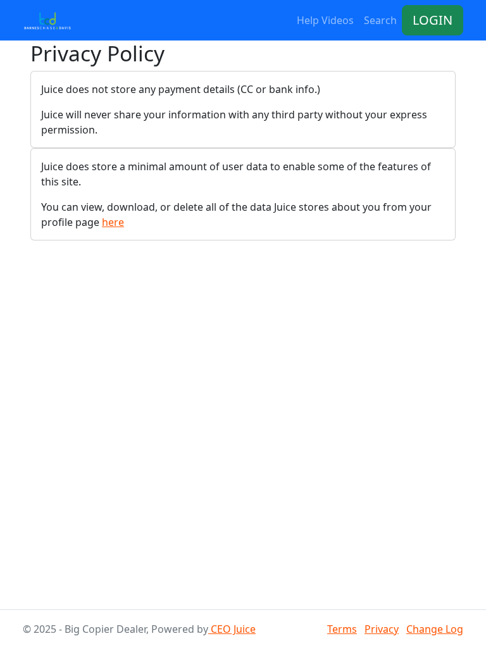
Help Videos (325, 20)
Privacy (381, 629)
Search (380, 20)
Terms (342, 629)
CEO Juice (232, 629)
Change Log (434, 629)
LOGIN (432, 19)
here (113, 222)
